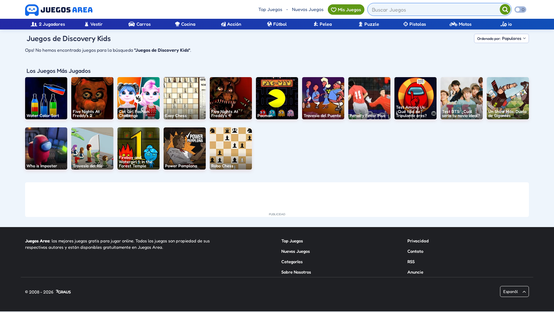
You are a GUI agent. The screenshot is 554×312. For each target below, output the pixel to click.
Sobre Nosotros (296, 272)
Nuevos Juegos (307, 9)
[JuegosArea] (59, 10)
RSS (411, 261)
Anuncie (415, 272)
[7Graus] (63, 292)
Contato (415, 251)
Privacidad (418, 241)
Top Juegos (270, 9)
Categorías (292, 261)
